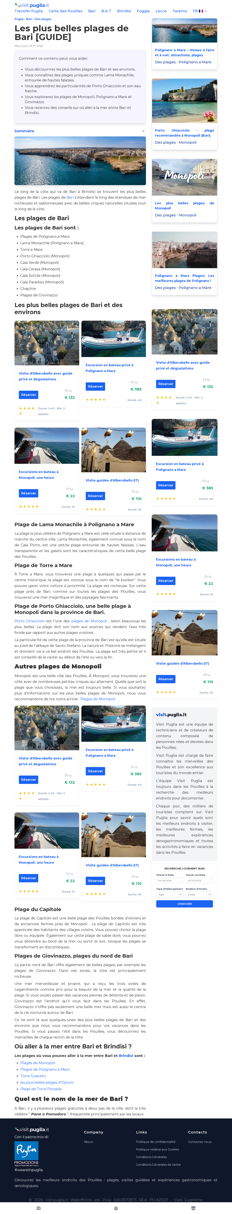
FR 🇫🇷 (198, 11)
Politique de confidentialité (156, 1142)
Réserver (28, 395)
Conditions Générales (151, 1157)
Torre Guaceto (33, 1076)
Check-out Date (195, 875)
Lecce (161, 11)
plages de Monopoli (90, 621)
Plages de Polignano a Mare (45, 1069)
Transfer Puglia (28, 11)
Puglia (19, 19)
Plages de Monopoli (97, 699)
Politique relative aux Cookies (157, 1149)
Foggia (143, 11)
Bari (92, 11)
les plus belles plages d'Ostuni (47, 1082)
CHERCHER (184, 903)
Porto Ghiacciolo (30, 621)
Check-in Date (165, 875)
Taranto (180, 11)
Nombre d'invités (196, 889)
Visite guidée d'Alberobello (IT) (112, 480)
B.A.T (106, 11)
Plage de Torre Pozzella (41, 1089)
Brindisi (124, 11)
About (88, 1142)
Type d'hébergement (169, 889)
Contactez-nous (200, 1142)
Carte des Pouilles (65, 11)
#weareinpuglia (28, 1170)
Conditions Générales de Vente (158, 1164)
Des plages (43, 19)
